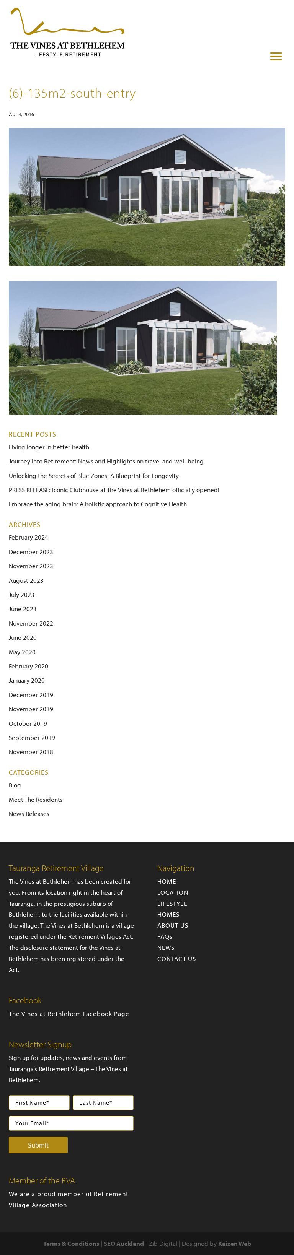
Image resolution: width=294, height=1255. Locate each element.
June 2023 (23, 609)
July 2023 (21, 594)
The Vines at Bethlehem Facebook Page (69, 1014)
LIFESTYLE (172, 903)
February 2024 (28, 537)
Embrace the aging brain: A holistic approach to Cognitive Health (98, 504)
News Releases (29, 814)
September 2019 (32, 737)
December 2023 (31, 552)
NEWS (166, 947)
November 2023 (31, 566)
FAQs (165, 936)
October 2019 (28, 723)
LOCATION (172, 892)
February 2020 (28, 666)
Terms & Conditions (71, 1243)
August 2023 (26, 580)
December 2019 (31, 695)
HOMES (168, 914)
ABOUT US (172, 925)
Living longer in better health (49, 447)
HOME (166, 881)
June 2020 (23, 637)
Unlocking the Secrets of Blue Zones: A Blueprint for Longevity (94, 475)
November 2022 (31, 623)
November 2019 (31, 709)
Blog (15, 785)
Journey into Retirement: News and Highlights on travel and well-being (106, 461)
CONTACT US (176, 958)
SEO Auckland (124, 1243)
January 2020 (27, 680)
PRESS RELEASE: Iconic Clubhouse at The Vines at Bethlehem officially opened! (114, 490)
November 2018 (31, 752)
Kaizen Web (234, 1243)
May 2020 (22, 652)
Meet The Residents (36, 799)
